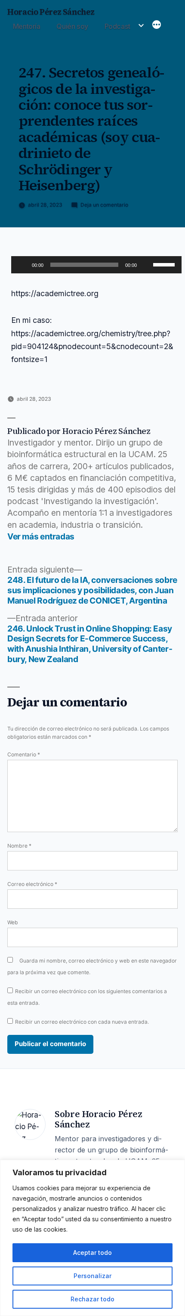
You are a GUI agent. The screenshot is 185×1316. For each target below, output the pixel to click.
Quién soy (72, 26)
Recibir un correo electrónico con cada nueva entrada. (82, 1022)
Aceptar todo (92, 1252)
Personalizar (92, 1275)
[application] (96, 264)
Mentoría (26, 26)
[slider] (165, 264)
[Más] (156, 25)
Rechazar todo (92, 1299)
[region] (92, 1238)
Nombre (19, 845)
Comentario (23, 754)
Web (12, 922)
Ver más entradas (40, 537)
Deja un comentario (104, 204)
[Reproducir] (22, 264)
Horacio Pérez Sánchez (50, 11)
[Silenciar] (146, 264)
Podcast (117, 26)
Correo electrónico (32, 884)
